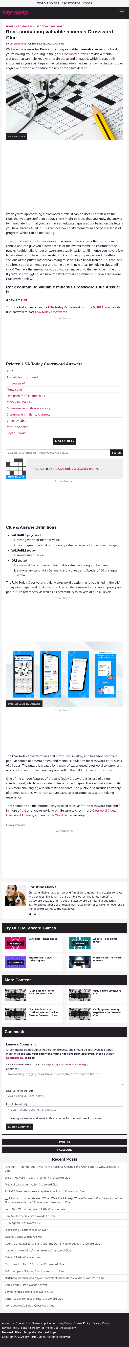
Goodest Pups (47, 1332)
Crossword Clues (103, 810)
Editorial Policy (30, 1328)
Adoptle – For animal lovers (105, 940)
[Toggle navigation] (122, 12)
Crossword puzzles (75, 54)
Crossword (24, 26)
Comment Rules (16, 1058)
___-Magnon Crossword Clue (23, 1223)
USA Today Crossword (49, 26)
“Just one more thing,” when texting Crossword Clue (38, 1250)
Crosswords (71, 3)
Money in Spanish (19, 402)
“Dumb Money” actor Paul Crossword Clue (41, 992)
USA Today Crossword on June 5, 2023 (75, 307)
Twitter (64, 1142)
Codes (87, 3)
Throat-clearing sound (22, 377)
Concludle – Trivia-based (43, 938)
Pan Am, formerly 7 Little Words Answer (30, 1216)
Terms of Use (50, 1328)
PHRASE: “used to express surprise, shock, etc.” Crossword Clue (45, 1191)
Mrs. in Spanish (17, 427)
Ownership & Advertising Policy (52, 1323)
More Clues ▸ (64, 441)
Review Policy (10, 1328)
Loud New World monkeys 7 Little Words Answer (36, 1209)
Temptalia (30, 1332)
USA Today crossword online (78, 469)
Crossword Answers (19, 815)
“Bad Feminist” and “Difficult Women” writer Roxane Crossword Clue (43, 1012)
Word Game (63, 815)
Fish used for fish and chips (26, 396)
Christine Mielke (18, 43)
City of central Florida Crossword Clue (29, 1292)
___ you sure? (16, 383)
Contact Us (23, 1323)
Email (16, 1104)
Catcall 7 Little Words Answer (23, 1257)
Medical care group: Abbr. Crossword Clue (31, 1184)
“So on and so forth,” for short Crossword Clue (34, 1264)
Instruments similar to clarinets (28, 414)
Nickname (19, 1090)
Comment (12, 1069)
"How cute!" (15, 389)
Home (9, 26)
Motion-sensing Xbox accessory (28, 408)
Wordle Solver (48, 3)
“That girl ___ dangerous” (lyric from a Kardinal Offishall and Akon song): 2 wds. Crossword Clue (62, 1169)
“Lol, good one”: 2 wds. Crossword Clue (29, 1305)
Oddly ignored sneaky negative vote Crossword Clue (108, 1012)
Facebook (64, 1150)
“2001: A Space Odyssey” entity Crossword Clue (34, 1271)
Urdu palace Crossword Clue (107, 992)
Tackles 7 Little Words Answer (23, 1237)
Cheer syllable (16, 421)
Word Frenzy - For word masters (107, 959)
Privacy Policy (58, 1064)
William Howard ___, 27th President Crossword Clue (37, 1177)
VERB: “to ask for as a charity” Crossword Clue (34, 1298)
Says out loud (16, 433)
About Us (8, 1323)
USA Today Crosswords (51, 312)
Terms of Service (75, 1064)
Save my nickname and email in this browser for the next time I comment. (55, 1118)
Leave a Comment (16, 825)
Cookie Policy (82, 1323)
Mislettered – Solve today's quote (40, 959)
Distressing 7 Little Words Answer (26, 1230)
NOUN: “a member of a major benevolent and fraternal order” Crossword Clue (54, 1278)
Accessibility (68, 1328)
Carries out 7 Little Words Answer (26, 1285)
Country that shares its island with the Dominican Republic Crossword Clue (52, 1243)
